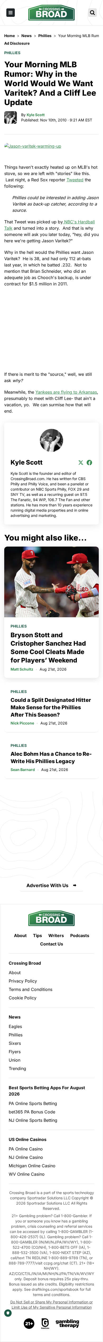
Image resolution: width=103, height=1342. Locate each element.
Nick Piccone (22, 723)
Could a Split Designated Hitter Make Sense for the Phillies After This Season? (51, 707)
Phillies (12, 52)
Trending (17, 1068)
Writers (56, 935)
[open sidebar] (10, 12)
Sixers (15, 1043)
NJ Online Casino (26, 1157)
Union (14, 1060)
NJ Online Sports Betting (33, 1120)
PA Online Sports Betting (33, 1103)
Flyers (15, 1051)
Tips (37, 935)
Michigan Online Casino (32, 1165)
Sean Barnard (23, 769)
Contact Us (51, 944)
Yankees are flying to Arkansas (66, 392)
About (20, 935)
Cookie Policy (22, 997)
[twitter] (81, 462)
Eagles (15, 1026)
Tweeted (75, 179)
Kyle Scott (36, 114)
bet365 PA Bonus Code (32, 1111)
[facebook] (89, 462)
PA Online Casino (26, 1148)
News (15, 1017)
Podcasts (79, 935)
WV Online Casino (27, 1174)
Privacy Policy (23, 981)
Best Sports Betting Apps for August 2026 (47, 1091)
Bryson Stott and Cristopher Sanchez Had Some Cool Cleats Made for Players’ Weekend (48, 647)
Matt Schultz (22, 669)
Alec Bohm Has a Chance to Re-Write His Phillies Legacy (51, 757)
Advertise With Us (47, 885)
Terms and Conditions (30, 989)
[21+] (29, 1323)
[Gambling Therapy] (67, 1323)
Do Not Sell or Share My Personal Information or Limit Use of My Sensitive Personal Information (51, 1304)
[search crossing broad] (92, 12)
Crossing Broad (25, 963)
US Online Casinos (27, 1139)
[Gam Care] (45, 1323)
